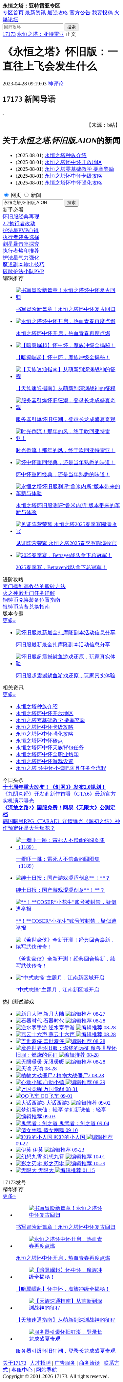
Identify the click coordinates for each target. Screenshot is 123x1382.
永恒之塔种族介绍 (66, 155)
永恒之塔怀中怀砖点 (39, 740)
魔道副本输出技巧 (24, 264)
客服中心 (21, 1370)
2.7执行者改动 (19, 223)
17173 (9, 34)
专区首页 (13, 12)
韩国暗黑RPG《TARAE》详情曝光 (43, 821)
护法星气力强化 (21, 257)
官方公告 (80, 12)
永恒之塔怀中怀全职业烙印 (47, 754)
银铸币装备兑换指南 (26, 607)
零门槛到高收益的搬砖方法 (34, 586)
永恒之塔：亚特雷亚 (40, 34)
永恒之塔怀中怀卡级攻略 (73, 176)
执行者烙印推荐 (21, 251)
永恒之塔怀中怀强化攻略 (73, 182)
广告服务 (64, 1363)
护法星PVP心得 (21, 230)
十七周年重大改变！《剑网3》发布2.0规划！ (54, 787)
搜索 (71, 26)
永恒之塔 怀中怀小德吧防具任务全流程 (61, 768)
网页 (16, 195)
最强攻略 (57, 12)
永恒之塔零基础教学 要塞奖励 (79, 169)
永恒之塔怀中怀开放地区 (73, 162)
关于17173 (14, 1363)
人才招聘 (40, 1363)
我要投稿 (102, 12)
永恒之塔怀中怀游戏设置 (44, 761)
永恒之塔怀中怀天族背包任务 (50, 747)
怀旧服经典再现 (21, 216)
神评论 (56, 83)
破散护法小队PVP (23, 271)
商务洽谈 (89, 1363)
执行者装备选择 (21, 237)
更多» (9, 620)
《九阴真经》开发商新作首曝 (37, 794)
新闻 (36, 195)
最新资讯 (35, 12)
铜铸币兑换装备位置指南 (31, 600)
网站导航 (46, 1370)
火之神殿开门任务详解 (29, 593)
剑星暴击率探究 (21, 244)
